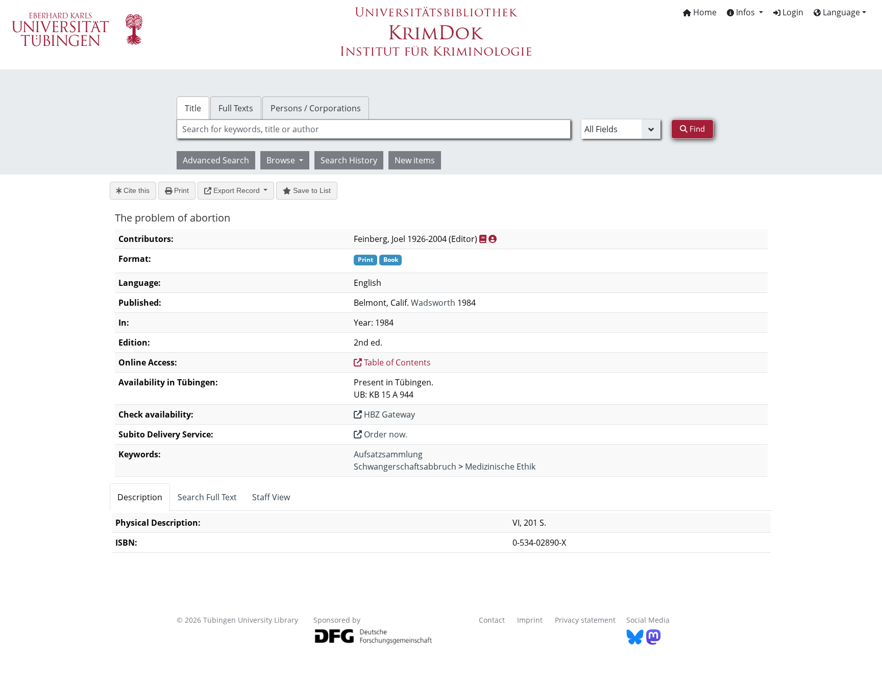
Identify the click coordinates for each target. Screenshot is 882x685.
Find (696, 129)
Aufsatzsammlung (388, 454)
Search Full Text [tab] (207, 497)
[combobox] (374, 129)
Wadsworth (433, 302)
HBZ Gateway (388, 414)
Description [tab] (139, 497)
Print (180, 190)
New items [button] (415, 160)
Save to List (311, 190)
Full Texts (235, 108)
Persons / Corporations (316, 108)
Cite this (135, 190)
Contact (492, 620)
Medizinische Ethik (500, 466)
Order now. (384, 434)
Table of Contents (396, 362)
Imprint (530, 620)
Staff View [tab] (271, 497)
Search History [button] (349, 160)
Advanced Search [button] (216, 160)
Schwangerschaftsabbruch (405, 466)
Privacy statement (585, 620)
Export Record (236, 190)
